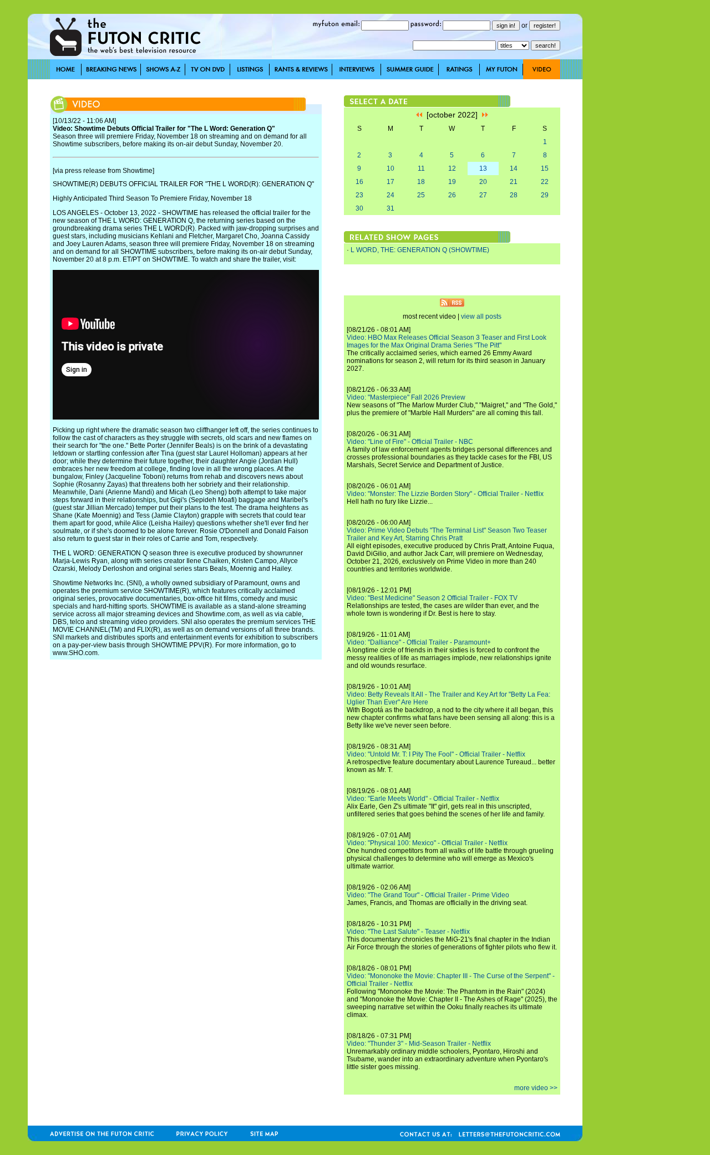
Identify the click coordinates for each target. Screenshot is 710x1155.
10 (390, 168)
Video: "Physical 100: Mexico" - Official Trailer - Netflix (427, 843)
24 (390, 195)
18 (421, 182)
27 (483, 195)
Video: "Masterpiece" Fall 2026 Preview (406, 397)
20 (483, 182)
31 (390, 208)
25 (421, 195)
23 (359, 195)
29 (545, 195)
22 (545, 182)
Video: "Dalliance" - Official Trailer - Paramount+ (419, 642)
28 (514, 195)
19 (452, 182)
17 (390, 182)
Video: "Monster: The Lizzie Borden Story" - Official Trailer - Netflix (445, 494)
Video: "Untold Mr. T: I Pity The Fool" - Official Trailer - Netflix (436, 754)
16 (359, 182)
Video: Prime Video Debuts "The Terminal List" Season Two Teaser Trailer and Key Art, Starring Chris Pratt (447, 534)
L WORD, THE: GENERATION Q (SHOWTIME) (420, 250)
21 (514, 182)
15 (545, 168)
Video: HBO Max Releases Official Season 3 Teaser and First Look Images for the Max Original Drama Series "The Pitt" (446, 341)
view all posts (481, 316)
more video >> (535, 1088)
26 (452, 195)
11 (421, 168)
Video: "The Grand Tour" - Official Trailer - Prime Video (428, 895)
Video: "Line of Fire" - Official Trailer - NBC (410, 442)
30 (359, 208)
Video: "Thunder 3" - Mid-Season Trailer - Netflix (419, 1043)
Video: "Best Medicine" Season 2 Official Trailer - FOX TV (432, 598)
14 (514, 168)
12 (452, 168)
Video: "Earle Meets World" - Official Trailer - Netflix (423, 799)
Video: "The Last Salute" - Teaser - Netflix (408, 932)
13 (483, 168)
